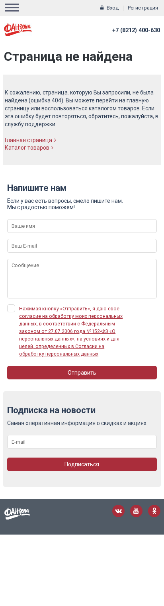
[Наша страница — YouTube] (136, 511)
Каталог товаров (27, 147)
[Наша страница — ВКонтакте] (118, 511)
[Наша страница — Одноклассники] (154, 511)
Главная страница (28, 140)
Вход (113, 8)
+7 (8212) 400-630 (136, 30)
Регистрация (143, 8)
